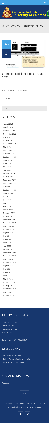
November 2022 (9, 183)
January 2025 (8, 140)
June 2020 (7, 272)
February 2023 (9, 173)
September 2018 (9, 295)
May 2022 (7, 203)
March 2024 (8, 147)
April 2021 (7, 246)
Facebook (6, 383)
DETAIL (8, 98)
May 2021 (7, 242)
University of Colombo (12, 355)
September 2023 (9, 157)
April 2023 (7, 170)
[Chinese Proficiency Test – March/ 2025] (24, 54)
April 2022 (7, 206)
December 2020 (9, 252)
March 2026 (8, 127)
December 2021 (9, 219)
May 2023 (7, 167)
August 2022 (8, 193)
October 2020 (8, 259)
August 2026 (8, 124)
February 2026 (9, 130)
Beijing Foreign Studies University (16, 359)
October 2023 (8, 153)
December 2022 (9, 180)
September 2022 (9, 190)
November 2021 (9, 223)
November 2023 (9, 150)
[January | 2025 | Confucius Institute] (24, 12)
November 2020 (9, 256)
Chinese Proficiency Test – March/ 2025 (24, 75)
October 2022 (8, 186)
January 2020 (8, 285)
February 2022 (9, 213)
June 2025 (7, 137)
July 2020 (6, 269)
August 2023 (8, 160)
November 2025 (9, 134)
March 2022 (8, 209)
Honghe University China (13, 362)
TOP (24, 393)
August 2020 (8, 266)
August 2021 (8, 233)
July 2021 (6, 236)
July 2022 (6, 196)
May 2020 (7, 275)
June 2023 (7, 163)
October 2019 (8, 292)
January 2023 (8, 176)
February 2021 (9, 249)
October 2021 (8, 226)
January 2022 (8, 216)
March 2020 (8, 279)
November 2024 (9, 143)
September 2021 (9, 229)
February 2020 (9, 282)
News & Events (23, 90)
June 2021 (7, 239)
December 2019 (9, 289)
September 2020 (9, 262)
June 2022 (7, 200)
